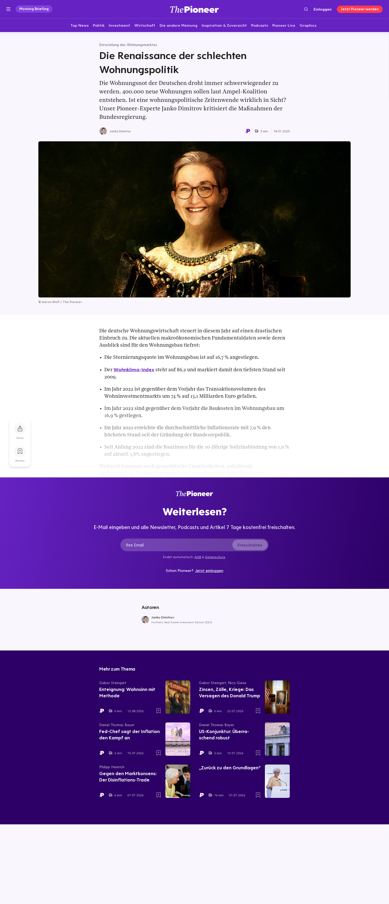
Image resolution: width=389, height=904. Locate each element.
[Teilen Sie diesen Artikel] (19, 428)
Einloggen (323, 9)
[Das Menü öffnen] (8, 9)
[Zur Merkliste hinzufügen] (19, 451)
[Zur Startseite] (194, 9)
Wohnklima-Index (134, 369)
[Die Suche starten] (306, 9)
